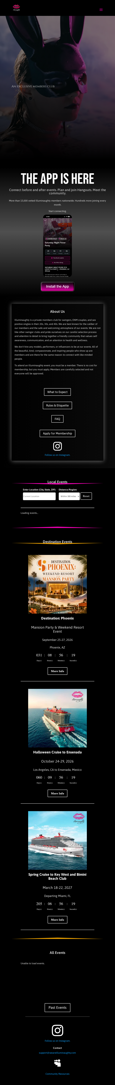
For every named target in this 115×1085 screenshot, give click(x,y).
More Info (57, 671)
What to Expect (57, 392)
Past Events (57, 1007)
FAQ (57, 419)
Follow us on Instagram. (57, 455)
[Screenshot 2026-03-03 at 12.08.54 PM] (57, 276)
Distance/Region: (68, 489)
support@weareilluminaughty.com (57, 1052)
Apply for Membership (57, 433)
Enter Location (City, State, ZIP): (39, 489)
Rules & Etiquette (57, 405)
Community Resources (57, 1073)
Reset (86, 496)
